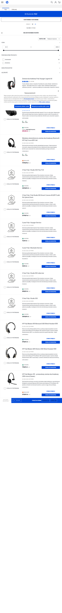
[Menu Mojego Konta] (55, 2)
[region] (31, 99)
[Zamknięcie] (58, 91)
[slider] (3, 50)
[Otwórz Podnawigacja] (2, 2)
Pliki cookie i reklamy (44, 102)
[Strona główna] (7, 2)
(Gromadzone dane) (29, 98)
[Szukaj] (52, 2)
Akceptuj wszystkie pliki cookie (40, 106)
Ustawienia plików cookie (22, 106)
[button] (31, 42)
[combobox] (49, 38)
